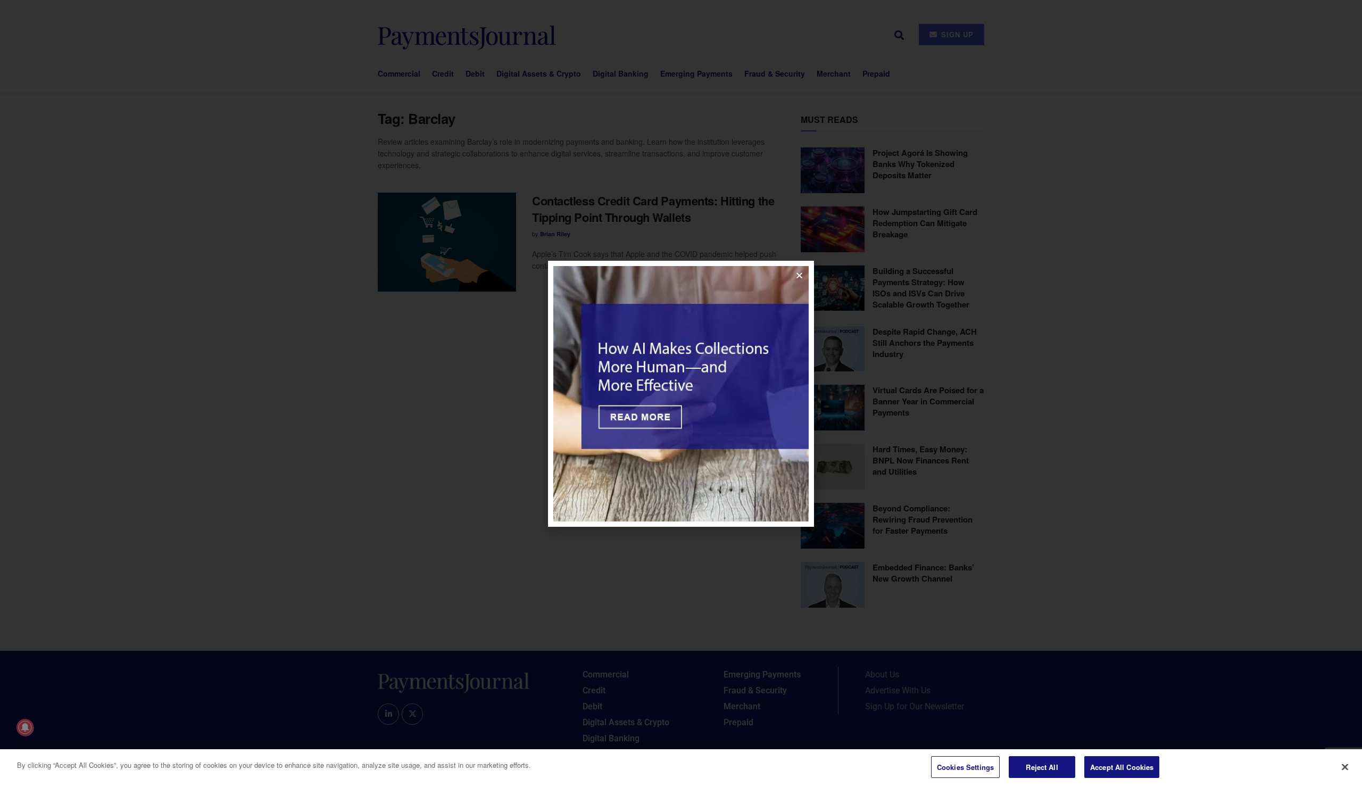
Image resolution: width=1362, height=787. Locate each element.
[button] (799, 275)
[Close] (1345, 766)
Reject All (1042, 767)
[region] (681, 768)
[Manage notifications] (25, 727)
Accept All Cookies (1121, 767)
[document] (681, 393)
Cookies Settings (965, 767)
